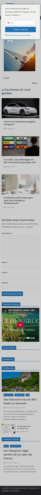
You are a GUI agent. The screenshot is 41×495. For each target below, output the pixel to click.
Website (5, 283)
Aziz (18, 462)
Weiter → (35, 83)
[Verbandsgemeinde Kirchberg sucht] (8, 429)
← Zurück (5, 78)
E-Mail (5, 272)
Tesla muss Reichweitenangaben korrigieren (20, 123)
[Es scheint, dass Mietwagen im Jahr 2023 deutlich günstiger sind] (20, 138)
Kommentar (7, 233)
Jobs (27, 395)
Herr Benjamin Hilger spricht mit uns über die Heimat (18, 454)
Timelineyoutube (15, 446)
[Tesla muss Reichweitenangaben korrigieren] (20, 99)
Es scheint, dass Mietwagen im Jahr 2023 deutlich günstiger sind (20, 161)
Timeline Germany (20, 488)
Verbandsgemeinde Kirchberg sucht (24, 427)
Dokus (6, 446)
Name (5, 262)
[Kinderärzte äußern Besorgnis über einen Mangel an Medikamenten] (20, 176)
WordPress (16, 491)
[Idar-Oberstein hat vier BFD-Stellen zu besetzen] (20, 382)
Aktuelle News (8, 395)
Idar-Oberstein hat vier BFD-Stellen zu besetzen (20, 401)
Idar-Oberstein (19, 395)
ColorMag (5, 491)
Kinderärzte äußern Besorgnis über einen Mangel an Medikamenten (18, 200)
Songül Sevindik (20, 407)
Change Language (20, 29)
